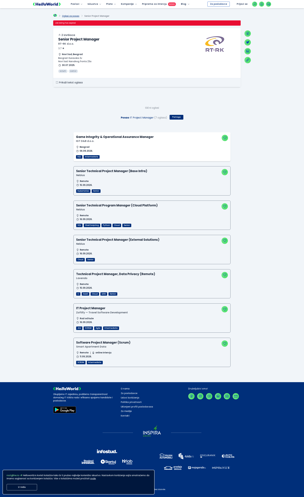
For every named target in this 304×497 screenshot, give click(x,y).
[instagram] (200, 396)
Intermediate (91, 156)
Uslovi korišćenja (130, 397)
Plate (109, 4)
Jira (79, 328)
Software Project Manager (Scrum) (103, 342)
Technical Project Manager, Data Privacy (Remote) (115, 274)
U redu (22, 487)
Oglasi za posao (70, 16)
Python (106, 225)
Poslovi (75, 4)
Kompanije (127, 4)
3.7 (60, 48)
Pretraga (176, 117)
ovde (93, 478)
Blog (183, 4)
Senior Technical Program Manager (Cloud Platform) (117, 205)
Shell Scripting (92, 225)
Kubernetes (83, 191)
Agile (98, 328)
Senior (96, 191)
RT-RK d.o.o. (66, 44)
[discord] (227, 396)
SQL (79, 156)
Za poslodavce (218, 4)
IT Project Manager (90, 308)
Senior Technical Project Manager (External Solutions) (117, 240)
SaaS (85, 294)
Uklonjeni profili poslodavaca (137, 406)
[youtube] (209, 396)
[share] (247, 60)
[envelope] (236, 396)
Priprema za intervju (154, 4)
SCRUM (88, 328)
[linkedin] (247, 51)
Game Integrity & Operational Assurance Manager (115, 137)
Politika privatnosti (131, 402)
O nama (125, 388)
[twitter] (247, 42)
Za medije (126, 411)
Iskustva (93, 4)
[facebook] (247, 33)
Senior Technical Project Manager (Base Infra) (111, 171)
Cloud (117, 225)
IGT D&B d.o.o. (85, 141)
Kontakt (125, 415)
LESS (104, 294)
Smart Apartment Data (91, 346)
